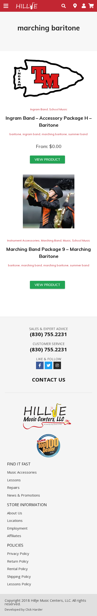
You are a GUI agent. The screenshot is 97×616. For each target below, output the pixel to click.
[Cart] (91, 6)
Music (67, 240)
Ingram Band (39, 109)
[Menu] (6, 6)
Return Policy (17, 561)
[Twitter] (48, 365)
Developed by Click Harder (24, 609)
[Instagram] (57, 365)
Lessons (14, 480)
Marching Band (51, 240)
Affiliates (14, 535)
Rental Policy (17, 568)
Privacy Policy (18, 553)
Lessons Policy (19, 584)
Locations (15, 520)
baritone (15, 134)
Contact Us (48, 379)
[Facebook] (40, 365)
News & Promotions (23, 495)
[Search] (63, 6)
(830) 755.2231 (48, 334)
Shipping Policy (19, 576)
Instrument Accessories (23, 240)
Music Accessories (22, 472)
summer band (78, 134)
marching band (31, 265)
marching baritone (54, 134)
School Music (58, 109)
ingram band (31, 134)
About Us (14, 513)
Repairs (13, 487)
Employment (17, 528)
